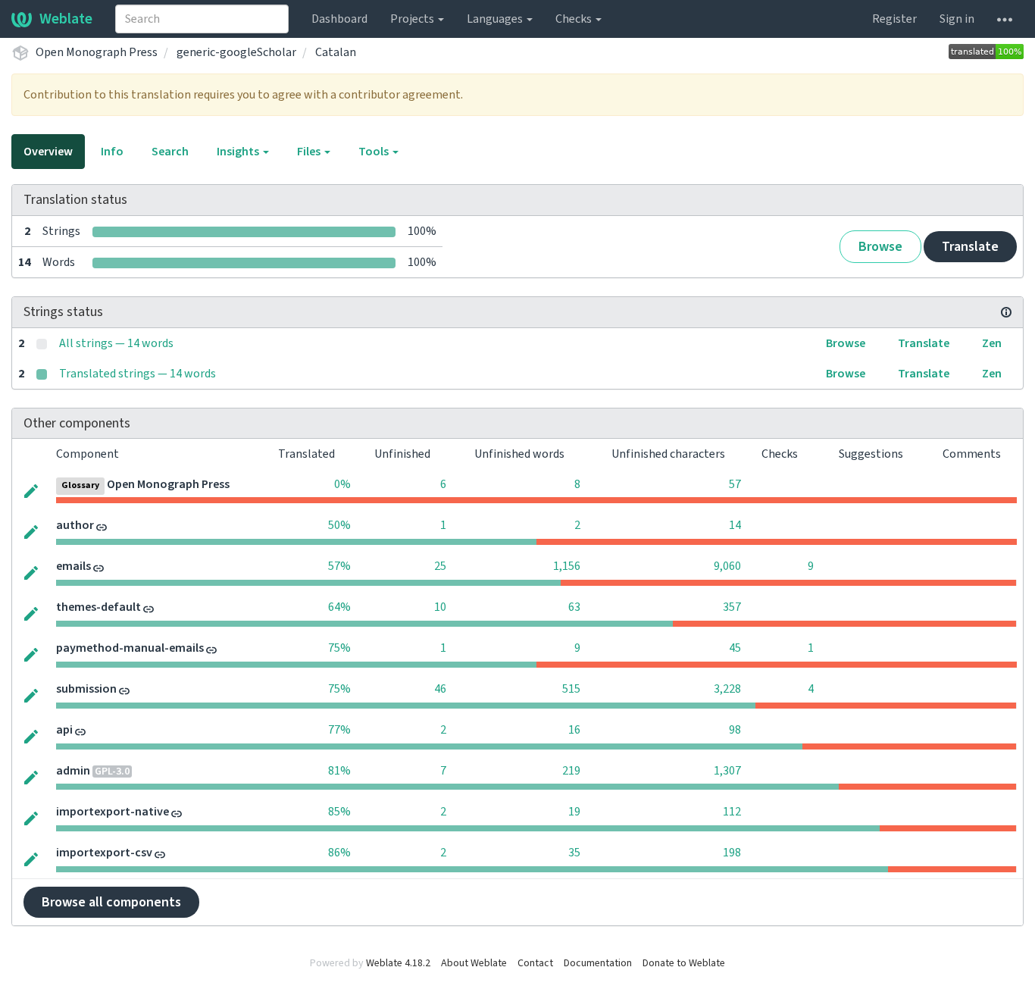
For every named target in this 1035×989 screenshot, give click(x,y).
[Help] (1005, 19)
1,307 (727, 770)
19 (574, 811)
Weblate (65, 19)
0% (342, 484)
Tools (374, 151)
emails (73, 566)
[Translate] (31, 489)
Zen (992, 343)
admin (73, 770)
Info (112, 151)
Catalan (335, 52)
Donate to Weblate (684, 963)
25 (440, 566)
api (64, 729)
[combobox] (202, 19)
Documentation (598, 963)
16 (574, 729)
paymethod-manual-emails (130, 648)
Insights (239, 151)
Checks (574, 19)
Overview (48, 151)
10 (440, 607)
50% (339, 525)
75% (339, 648)
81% (339, 770)
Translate (970, 246)
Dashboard (339, 19)
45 (735, 648)
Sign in (957, 19)
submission (86, 689)
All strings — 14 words (116, 343)
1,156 (566, 566)
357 (732, 607)
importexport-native (112, 811)
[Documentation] (1006, 312)
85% (339, 811)
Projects (413, 19)
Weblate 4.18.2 (398, 963)
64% (339, 607)
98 (735, 729)
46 (440, 689)
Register (894, 19)
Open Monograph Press (97, 52)
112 (732, 811)
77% (339, 729)
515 (571, 689)
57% (339, 566)
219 (571, 770)
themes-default (98, 607)
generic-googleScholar (236, 52)
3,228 (727, 689)
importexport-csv (104, 852)
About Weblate (474, 963)
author (75, 525)
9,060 (727, 566)
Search (170, 151)
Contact (535, 963)
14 (735, 525)
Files (310, 151)
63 (574, 607)
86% (339, 852)
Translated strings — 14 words (137, 373)
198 (732, 852)
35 (574, 852)
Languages (496, 19)
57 (735, 484)
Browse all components (111, 902)
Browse (880, 246)
